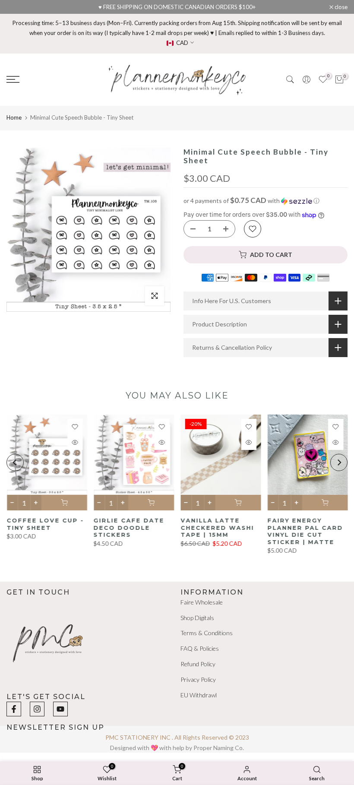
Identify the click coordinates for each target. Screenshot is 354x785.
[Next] (339, 462)
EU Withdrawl (198, 695)
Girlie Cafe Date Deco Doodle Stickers (128, 527)
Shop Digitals (197, 617)
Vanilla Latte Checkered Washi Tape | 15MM (217, 527)
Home (14, 117)
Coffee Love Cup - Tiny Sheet (45, 524)
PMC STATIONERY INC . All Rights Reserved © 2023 (177, 737)
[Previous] (15, 462)
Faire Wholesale (201, 602)
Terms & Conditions (206, 632)
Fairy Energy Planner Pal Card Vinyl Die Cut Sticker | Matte (305, 531)
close (17, 7)
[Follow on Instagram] (37, 709)
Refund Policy (197, 664)
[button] (265, 200)
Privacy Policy (198, 679)
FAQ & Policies (199, 648)
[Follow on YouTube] (60, 709)
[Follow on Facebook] (13, 709)
